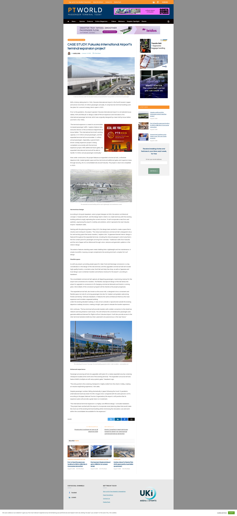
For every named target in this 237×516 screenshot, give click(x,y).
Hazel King (76, 53)
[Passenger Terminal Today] (86, 11)
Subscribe (165, 2)
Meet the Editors (98, 2)
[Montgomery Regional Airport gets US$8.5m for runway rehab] (101, 451)
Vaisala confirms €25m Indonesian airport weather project (158, 114)
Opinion (82, 21)
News (74, 21)
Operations (117, 459)
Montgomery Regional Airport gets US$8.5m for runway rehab (101, 464)
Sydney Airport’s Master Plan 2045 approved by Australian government (123, 464)
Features (90, 21)
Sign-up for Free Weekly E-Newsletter (80, 2)
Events (144, 21)
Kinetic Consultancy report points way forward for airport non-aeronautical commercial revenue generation (116, 431)
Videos (113, 21)
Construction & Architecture (76, 39)
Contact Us (108, 2)
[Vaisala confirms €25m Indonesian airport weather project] (143, 114)
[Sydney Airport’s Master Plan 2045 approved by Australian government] (124, 451)
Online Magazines (101, 21)
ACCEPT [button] (231, 512)
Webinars (121, 21)
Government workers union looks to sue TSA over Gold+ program (158, 136)
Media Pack (117, 2)
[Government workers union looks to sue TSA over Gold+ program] (143, 136)
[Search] (168, 21)
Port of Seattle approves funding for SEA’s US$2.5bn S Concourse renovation (77, 464)
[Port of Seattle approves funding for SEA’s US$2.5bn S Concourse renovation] (78, 451)
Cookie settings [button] (222, 513)
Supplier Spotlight (133, 21)
